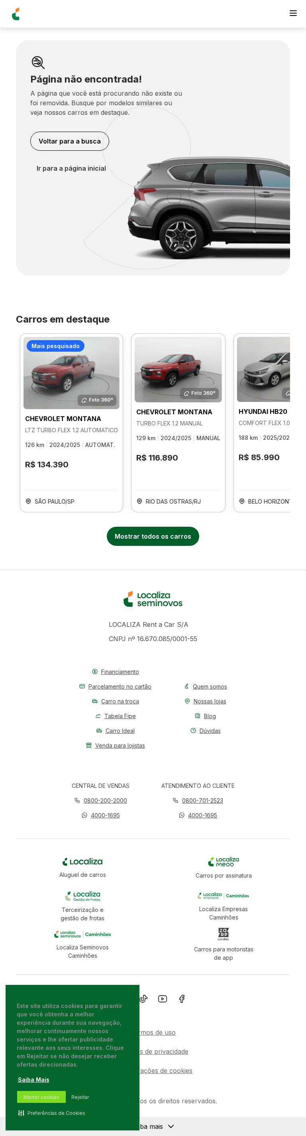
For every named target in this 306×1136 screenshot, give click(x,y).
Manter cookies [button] (41, 1097)
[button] (100, 815)
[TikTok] (143, 1000)
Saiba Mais (33, 1079)
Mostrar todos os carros (153, 536)
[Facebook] (181, 1000)
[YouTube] (162, 1000)
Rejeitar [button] (80, 1097)
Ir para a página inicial (71, 168)
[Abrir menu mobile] (293, 14)
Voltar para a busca (70, 141)
